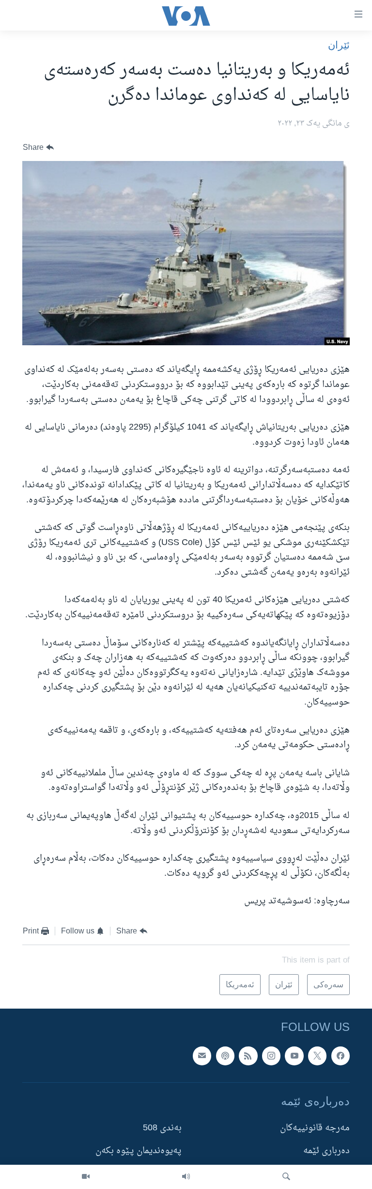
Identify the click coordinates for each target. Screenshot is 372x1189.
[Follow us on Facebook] (340, 1055)
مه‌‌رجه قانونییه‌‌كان (315, 1128)
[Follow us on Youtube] (294, 1055)
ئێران (339, 44)
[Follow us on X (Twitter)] (317, 1055)
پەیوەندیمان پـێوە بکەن (138, 1151)
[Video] (85, 1177)
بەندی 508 (162, 1128)
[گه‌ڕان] (286, 1177)
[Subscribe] (202, 1055)
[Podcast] (225, 1055)
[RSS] (248, 1055)
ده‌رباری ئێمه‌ (326, 1151)
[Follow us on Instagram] (271, 1055)
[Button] (38, 147)
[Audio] (186, 1177)
